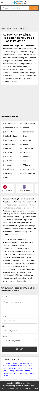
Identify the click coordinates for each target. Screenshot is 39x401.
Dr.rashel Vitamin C (10, 363)
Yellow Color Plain (10, 366)
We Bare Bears (26, 363)
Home (3, 29)
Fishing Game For (16, 371)
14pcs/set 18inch (15, 368)
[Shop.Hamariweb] (19, 2)
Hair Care (22, 29)
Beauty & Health (12, 29)
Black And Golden (16, 373)
